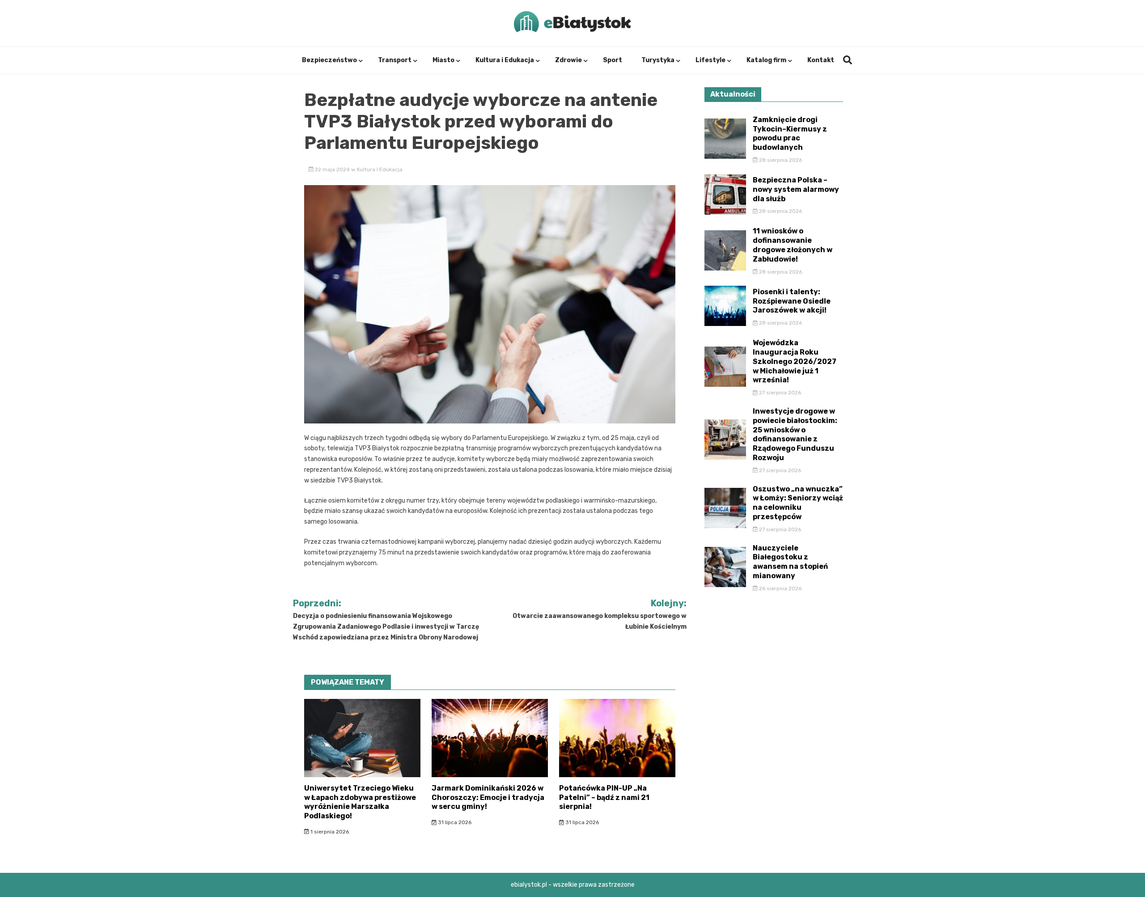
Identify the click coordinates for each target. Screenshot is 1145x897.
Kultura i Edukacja (504, 60)
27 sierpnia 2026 (779, 392)
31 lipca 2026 (454, 822)
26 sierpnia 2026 (780, 588)
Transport (394, 60)
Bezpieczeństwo (329, 60)
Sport (612, 60)
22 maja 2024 (332, 169)
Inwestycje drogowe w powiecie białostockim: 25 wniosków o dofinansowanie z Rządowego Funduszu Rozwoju (795, 434)
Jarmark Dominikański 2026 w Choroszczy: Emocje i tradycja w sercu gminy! (488, 797)
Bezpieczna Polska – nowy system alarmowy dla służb (796, 189)
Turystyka (657, 60)
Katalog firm (766, 60)
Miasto (443, 60)
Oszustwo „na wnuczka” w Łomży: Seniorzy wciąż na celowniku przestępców (798, 503)
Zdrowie (568, 60)
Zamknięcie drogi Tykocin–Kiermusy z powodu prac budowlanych (790, 133)
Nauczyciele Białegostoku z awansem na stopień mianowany (790, 562)
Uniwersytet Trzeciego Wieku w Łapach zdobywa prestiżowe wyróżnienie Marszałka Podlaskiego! (360, 802)
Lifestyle (710, 60)
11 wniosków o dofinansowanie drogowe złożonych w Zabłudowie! (792, 245)
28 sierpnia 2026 (780, 160)
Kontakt (820, 60)
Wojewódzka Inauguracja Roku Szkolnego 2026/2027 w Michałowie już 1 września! (794, 361)
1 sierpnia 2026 (329, 832)
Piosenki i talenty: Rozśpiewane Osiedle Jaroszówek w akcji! (792, 301)
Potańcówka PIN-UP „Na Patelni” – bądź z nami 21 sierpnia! (604, 797)
